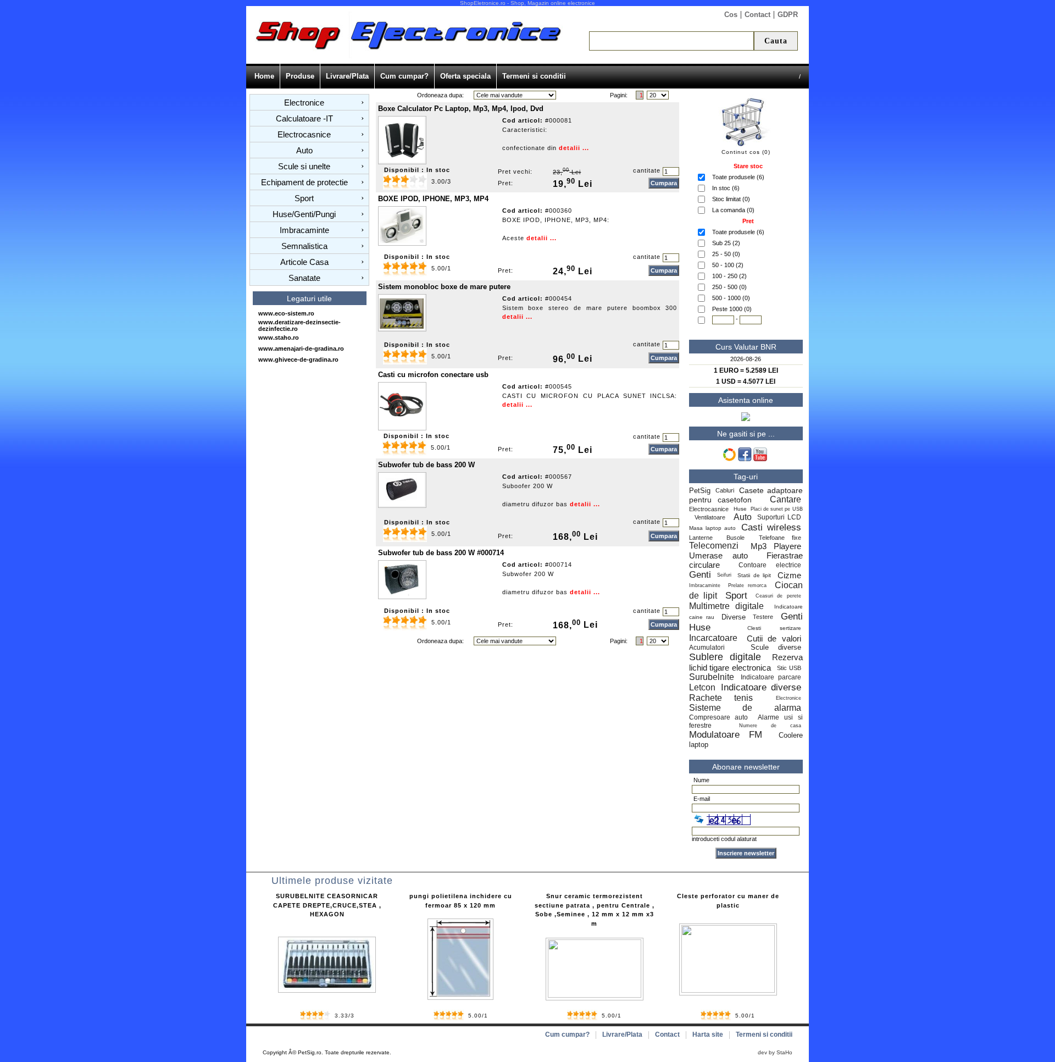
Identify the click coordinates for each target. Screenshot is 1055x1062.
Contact (757, 14)
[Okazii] (729, 459)
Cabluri (724, 490)
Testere (763, 616)
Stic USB (789, 668)
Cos (730, 14)
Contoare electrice (769, 565)
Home (264, 76)
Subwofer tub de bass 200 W (426, 465)
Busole (735, 537)
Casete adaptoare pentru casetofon (746, 495)
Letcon (702, 687)
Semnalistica (304, 246)
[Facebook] (745, 459)
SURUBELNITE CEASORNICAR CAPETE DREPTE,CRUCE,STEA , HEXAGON (327, 905)
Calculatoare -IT (304, 118)
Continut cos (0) (745, 152)
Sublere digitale (725, 656)
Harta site (707, 1034)
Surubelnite (711, 677)
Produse (300, 76)
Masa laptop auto (712, 528)
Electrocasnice (304, 134)
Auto (304, 150)
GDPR (788, 14)
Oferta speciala (465, 76)
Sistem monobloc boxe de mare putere (444, 287)
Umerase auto (718, 555)
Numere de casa (770, 725)
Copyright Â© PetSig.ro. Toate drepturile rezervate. (327, 1052)
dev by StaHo (775, 1052)
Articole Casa (304, 262)
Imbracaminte (304, 230)
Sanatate (304, 278)
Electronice (304, 102)
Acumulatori (711, 647)
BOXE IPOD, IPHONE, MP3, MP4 (433, 199)
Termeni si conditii (534, 76)
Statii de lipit (754, 575)
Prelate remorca (747, 585)
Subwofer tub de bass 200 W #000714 (441, 553)
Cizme (789, 575)
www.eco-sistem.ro (286, 313)
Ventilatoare (711, 517)
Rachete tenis (721, 698)
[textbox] (671, 41)
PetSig (699, 490)
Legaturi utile (309, 298)
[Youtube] (760, 459)
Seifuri (724, 575)
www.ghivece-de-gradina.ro (298, 359)
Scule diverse (776, 647)
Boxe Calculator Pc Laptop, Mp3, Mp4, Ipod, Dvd (460, 108)
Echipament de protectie (304, 182)
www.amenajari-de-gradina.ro (301, 348)
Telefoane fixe (780, 537)
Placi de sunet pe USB (777, 509)
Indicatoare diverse (761, 687)
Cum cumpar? (404, 76)
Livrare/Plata (347, 76)
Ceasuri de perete (778, 596)
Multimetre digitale (726, 606)
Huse (740, 509)
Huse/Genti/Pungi (304, 214)
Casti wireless (771, 527)
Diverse (733, 617)
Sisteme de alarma (745, 707)
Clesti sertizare (774, 628)
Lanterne (701, 537)
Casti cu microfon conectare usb (433, 374)
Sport (304, 198)
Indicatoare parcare (771, 677)
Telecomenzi (713, 545)
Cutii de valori (774, 638)
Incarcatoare (713, 638)
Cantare (785, 499)
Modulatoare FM (725, 734)
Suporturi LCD (779, 517)
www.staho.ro (278, 337)
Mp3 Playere (776, 546)
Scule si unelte (304, 166)
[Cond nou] (698, 819)
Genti (700, 574)
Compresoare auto (718, 717)
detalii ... (574, 148)
